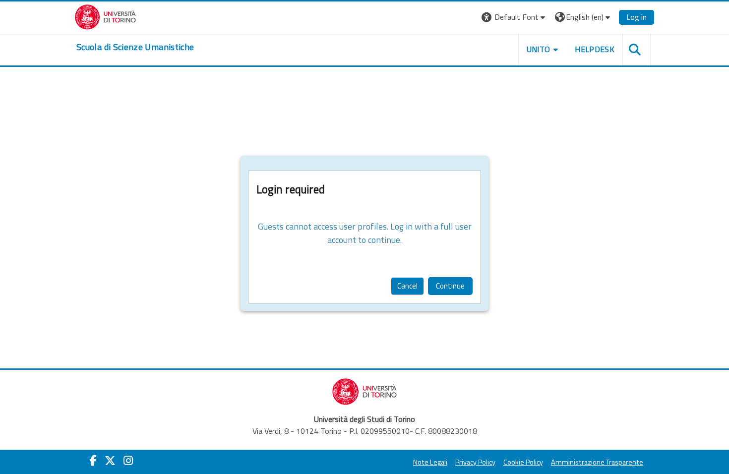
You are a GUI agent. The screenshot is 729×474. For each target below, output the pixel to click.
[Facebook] (93, 460)
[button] (514, 17)
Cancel (407, 286)
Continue (450, 286)
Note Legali (430, 462)
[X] (110, 460)
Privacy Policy (475, 462)
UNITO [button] (538, 49)
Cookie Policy (523, 462)
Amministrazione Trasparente (597, 462)
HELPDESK (594, 49)
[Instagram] (128, 460)
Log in (636, 17)
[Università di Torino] (105, 16)
